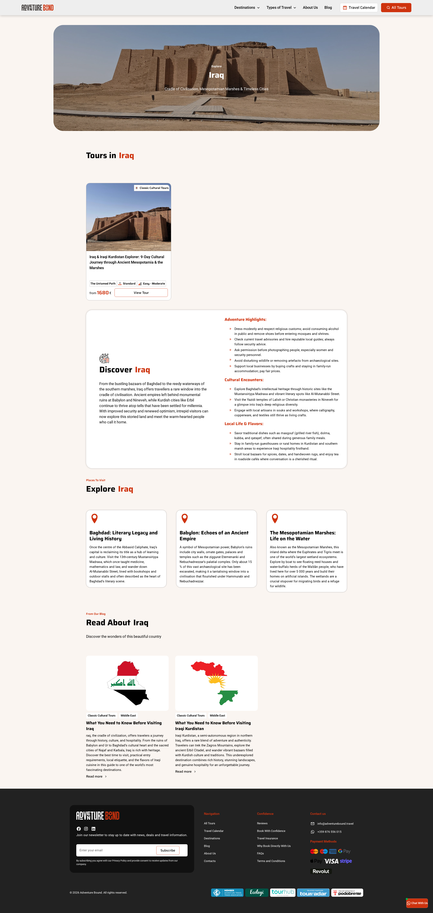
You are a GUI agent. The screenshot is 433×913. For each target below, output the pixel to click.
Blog (328, 7)
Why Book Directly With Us (274, 846)
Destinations (212, 838)
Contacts (210, 861)
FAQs (260, 853)
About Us (310, 7)
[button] (247, 7)
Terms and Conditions (271, 861)
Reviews (262, 823)
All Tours (209, 823)
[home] (37, 8)
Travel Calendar (214, 831)
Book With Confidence (271, 831)
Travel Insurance (267, 838)
